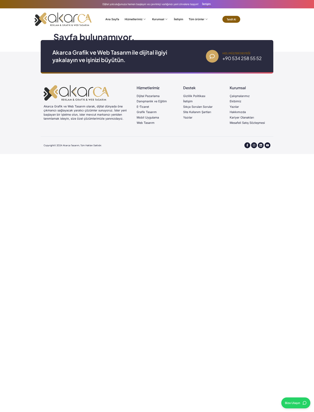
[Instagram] (254, 145)
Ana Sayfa (112, 19)
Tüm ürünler (196, 19)
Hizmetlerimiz (133, 19)
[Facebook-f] (247, 145)
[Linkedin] (261, 145)
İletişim (178, 19)
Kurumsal (158, 19)
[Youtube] (267, 145)
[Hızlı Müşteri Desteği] (212, 56)
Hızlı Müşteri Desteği (236, 53)
